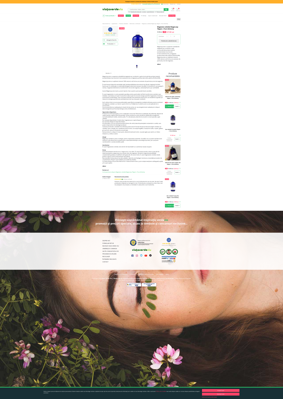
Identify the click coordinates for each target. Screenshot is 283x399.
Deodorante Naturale (136, 12)
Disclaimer (159, 274)
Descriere (108, 73)
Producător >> (111, 44)
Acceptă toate (220, 390)
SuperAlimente (150, 12)
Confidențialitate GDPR (145, 274)
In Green (144, 12)
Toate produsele (110, 15)
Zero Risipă (172, 15)
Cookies (132, 274)
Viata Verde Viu (106, 23)
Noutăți (128, 15)
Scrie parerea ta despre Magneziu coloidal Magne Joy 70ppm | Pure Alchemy (123, 172)
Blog (179, 19)
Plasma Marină (160, 12)
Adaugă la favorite (111, 40)
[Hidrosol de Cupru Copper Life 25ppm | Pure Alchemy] (173, 153)
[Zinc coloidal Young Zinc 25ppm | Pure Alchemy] (173, 186)
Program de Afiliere (109, 254)
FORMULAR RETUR (108, 243)
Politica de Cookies (161, 391)
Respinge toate (220, 394)
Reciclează (106, 256)
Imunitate (135, 15)
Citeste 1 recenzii (110, 35)
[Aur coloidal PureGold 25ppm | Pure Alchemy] (173, 119)
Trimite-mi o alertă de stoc (169, 41)
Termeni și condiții (120, 274)
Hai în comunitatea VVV (110, 251)
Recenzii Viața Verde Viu (110, 246)
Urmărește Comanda (109, 248)
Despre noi (172, 4)
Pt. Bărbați (143, 15)
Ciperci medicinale (152, 15)
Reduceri (121, 15)
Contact (179, 4)
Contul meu (165, 4)
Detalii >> (177, 106)
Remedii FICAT (162, 15)
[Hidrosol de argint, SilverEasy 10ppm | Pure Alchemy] (173, 87)
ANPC (167, 274)
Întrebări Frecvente (109, 259)
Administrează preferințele (209, 397)
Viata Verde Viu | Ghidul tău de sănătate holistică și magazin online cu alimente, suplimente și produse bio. (138, 278)
